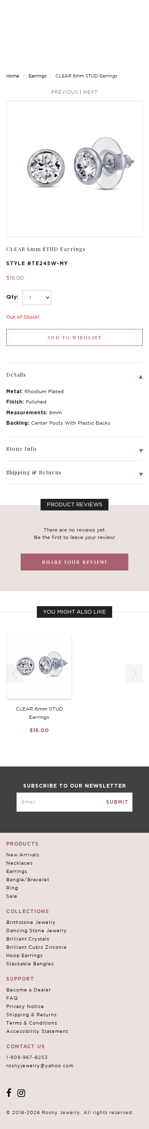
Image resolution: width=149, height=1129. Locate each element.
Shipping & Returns (31, 1014)
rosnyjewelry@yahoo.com (40, 1065)
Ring (12, 887)
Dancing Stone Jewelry (36, 930)
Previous (64, 91)
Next (90, 91)
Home (12, 75)
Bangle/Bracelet (27, 879)
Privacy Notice (25, 1006)
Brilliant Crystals (27, 938)
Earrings (37, 75)
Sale (11, 896)
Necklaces (19, 863)
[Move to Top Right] (71, 1118)
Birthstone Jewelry (31, 922)
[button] (134, 673)
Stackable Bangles (30, 963)
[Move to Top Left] (67, 1118)
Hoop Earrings (24, 955)
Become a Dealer (28, 989)
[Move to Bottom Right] (71, 1123)
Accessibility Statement (37, 1031)
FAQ (12, 998)
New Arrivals (22, 854)
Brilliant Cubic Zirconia (36, 947)
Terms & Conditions (31, 1022)
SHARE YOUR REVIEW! (74, 562)
